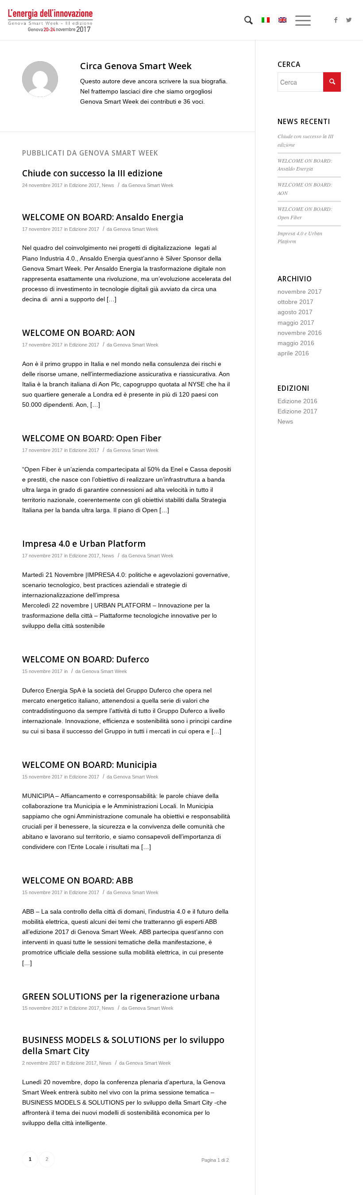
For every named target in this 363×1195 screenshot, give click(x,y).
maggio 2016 (296, 342)
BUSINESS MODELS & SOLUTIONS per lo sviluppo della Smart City (123, 1045)
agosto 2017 (295, 311)
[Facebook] (336, 20)
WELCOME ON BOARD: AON (78, 333)
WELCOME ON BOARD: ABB (77, 880)
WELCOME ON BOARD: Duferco (85, 659)
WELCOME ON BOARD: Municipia (89, 765)
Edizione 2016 (297, 401)
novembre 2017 (300, 291)
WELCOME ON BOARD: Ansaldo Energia (102, 217)
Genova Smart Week (151, 185)
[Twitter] (349, 20)
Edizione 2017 (84, 185)
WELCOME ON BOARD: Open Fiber (92, 438)
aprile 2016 (293, 353)
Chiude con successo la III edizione (93, 173)
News (108, 185)
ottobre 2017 (295, 301)
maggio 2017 (296, 322)
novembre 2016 (300, 332)
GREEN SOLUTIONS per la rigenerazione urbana (121, 996)
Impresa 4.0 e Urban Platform (84, 543)
